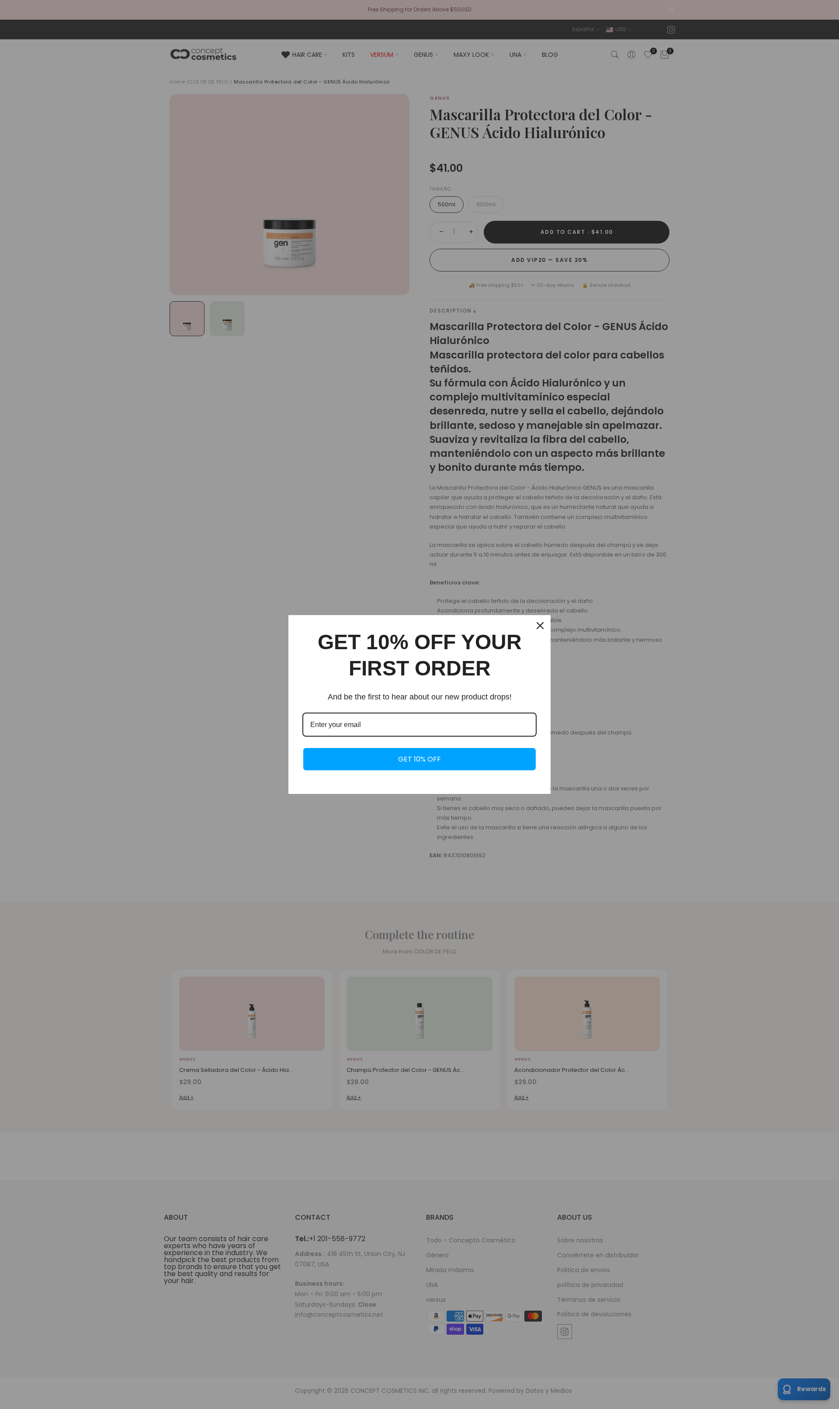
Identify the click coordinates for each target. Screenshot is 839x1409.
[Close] (540, 625)
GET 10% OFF (419, 759)
